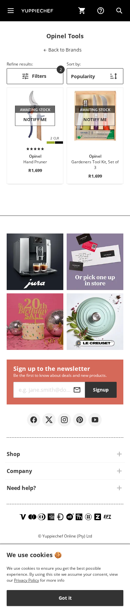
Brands (64, 50)
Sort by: (74, 64)
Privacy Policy (26, 580)
